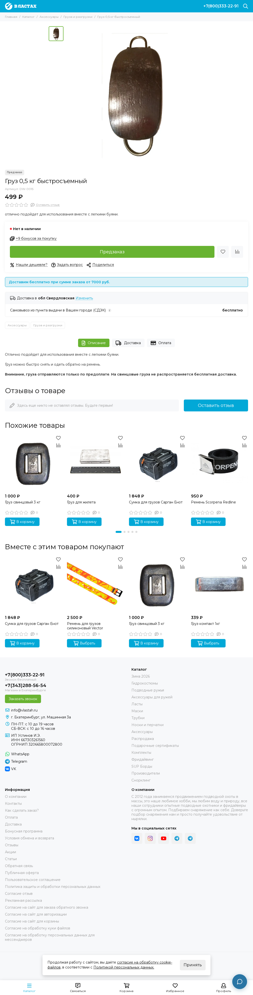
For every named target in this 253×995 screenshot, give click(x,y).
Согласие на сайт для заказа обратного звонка (46, 907)
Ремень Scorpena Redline (213, 502)
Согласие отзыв (19, 893)
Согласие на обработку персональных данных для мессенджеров (50, 937)
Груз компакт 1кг (205, 623)
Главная (11, 17)
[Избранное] (223, 252)
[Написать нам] (239, 981)
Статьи (11, 859)
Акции (10, 852)
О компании (15, 796)
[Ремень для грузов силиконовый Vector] (95, 584)
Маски (137, 711)
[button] (119, 532)
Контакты (13, 803)
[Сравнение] (237, 252)
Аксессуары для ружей (151, 697)
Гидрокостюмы (144, 683)
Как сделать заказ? (22, 810)
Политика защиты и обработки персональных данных (52, 886)
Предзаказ (112, 252)
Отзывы (11, 845)
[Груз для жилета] (95, 462)
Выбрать (87, 643)
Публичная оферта (22, 873)
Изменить (84, 298)
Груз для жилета (81, 502)
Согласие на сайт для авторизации (36, 914)
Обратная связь (19, 866)
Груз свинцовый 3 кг (22, 502)
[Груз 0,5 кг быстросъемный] (135, 95)
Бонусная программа (23, 831)
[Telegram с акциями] (176, 838)
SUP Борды (141, 766)
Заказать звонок (23, 699)
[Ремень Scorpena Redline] (219, 462)
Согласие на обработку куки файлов (37, 928)
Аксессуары (49, 17)
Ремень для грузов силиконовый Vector (85, 625)
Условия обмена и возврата (29, 838)
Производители (145, 773)
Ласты (137, 704)
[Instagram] (150, 838)
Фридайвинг (142, 759)
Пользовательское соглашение (33, 879)
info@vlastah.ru (24, 710)
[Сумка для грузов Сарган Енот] (157, 462)
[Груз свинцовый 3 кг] (33, 462)
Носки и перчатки (147, 725)
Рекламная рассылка (23, 900)
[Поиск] (246, 6)
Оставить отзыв (216, 405)
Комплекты (141, 752)
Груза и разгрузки (77, 17)
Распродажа (142, 738)
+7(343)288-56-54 (25, 685)
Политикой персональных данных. (123, 967)
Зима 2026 (140, 676)
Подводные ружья (147, 690)
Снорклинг (140, 780)
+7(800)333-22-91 (221, 6)
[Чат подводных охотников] (190, 838)
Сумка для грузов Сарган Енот (156, 502)
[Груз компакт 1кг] (219, 584)
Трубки (138, 718)
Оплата (164, 343)
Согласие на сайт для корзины (32, 921)
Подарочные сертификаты (155, 745)
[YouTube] (163, 838)
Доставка (132, 343)
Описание (97, 343)
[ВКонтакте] (136, 838)
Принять (193, 965)
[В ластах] (20, 6)
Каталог (28, 17)
